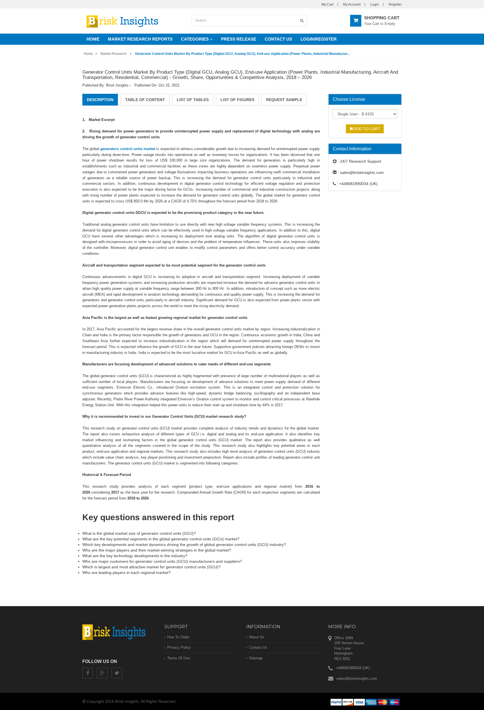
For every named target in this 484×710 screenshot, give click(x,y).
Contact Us (278, 39)
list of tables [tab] (193, 99)
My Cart (327, 4)
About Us (256, 637)
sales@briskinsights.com (356, 678)
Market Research (114, 54)
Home (93, 39)
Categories (195, 39)
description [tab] (100, 99)
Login (374, 4)
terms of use (178, 658)
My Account (351, 4)
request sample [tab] (284, 99)
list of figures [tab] (237, 99)
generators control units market (127, 149)
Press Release (238, 39)
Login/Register (319, 39)
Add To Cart (366, 129)
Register (395, 4)
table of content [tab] (145, 99)
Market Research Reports (140, 39)
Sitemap (255, 658)
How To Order (178, 637)
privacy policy (179, 647)
